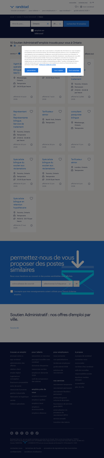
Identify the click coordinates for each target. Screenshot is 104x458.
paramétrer (31, 70)
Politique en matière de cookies (47, 64)
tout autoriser (74, 70)
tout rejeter (58, 70)
